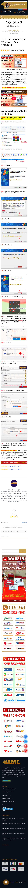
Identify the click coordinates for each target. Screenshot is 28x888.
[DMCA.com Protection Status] (6, 781)
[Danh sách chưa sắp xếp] (10, 531)
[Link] (15, 531)
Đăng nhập (24, 522)
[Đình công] (7, 531)
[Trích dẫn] (11, 531)
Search (23, 551)
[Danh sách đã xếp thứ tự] (8, 531)
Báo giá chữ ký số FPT (15, 466)
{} (16, 531)
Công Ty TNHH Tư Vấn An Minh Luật (10, 882)
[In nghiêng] (3, 531)
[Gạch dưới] (5, 531)
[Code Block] (13, 531)
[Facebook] (20, 9)
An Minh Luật (14, 490)
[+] (18, 531)
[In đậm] (2, 531)
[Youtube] (24, 9)
